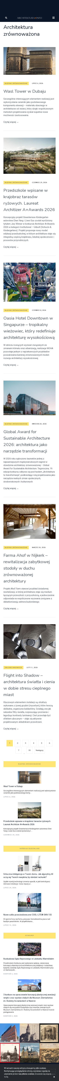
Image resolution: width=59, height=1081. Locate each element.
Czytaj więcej (11, 122)
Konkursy (29, 935)
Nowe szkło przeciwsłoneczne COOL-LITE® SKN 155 (27, 914)
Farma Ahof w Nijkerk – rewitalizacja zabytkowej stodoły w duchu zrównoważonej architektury (26, 568)
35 (29, 750)
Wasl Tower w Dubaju (24, 91)
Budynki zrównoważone (16, 83)
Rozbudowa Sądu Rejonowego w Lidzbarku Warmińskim (28, 959)
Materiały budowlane (30, 849)
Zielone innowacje (13, 668)
